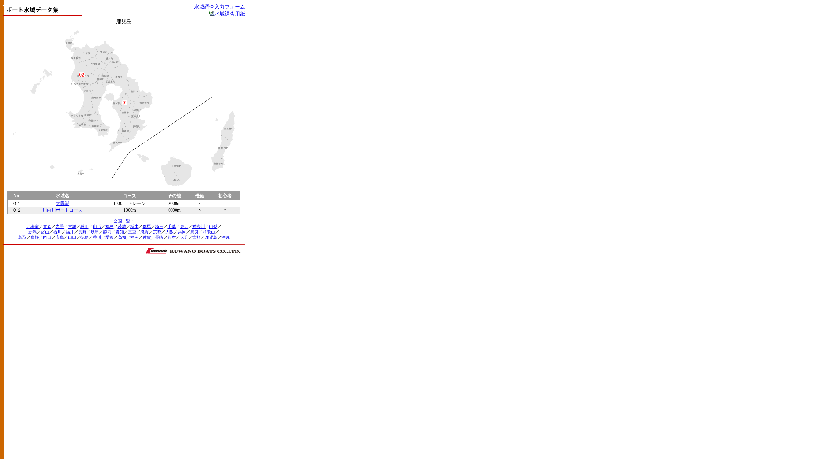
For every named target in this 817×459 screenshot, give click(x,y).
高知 (122, 237)
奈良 (194, 232)
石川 (57, 232)
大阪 (169, 232)
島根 (35, 237)
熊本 (172, 237)
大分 (184, 237)
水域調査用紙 (229, 14)
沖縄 (225, 237)
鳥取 (22, 237)
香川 (97, 237)
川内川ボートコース (62, 210)
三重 (132, 232)
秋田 (84, 226)
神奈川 (198, 226)
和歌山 (209, 232)
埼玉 (159, 226)
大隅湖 (62, 203)
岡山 (47, 237)
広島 (60, 237)
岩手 (60, 226)
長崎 (159, 237)
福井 (70, 232)
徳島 (84, 237)
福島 (109, 226)
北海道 (32, 226)
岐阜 (95, 232)
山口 (72, 237)
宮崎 (196, 237)
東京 (184, 226)
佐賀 (147, 237)
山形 (97, 226)
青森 (47, 226)
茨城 (122, 226)
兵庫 (182, 232)
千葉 (172, 226)
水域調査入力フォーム (219, 7)
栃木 (134, 226)
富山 (45, 232)
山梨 (213, 226)
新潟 (32, 232)
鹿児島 (211, 237)
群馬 (147, 226)
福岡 (134, 237)
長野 (82, 232)
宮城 (72, 226)
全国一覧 (122, 221)
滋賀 (144, 232)
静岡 (107, 232)
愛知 (120, 232)
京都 (157, 232)
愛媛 (109, 237)
